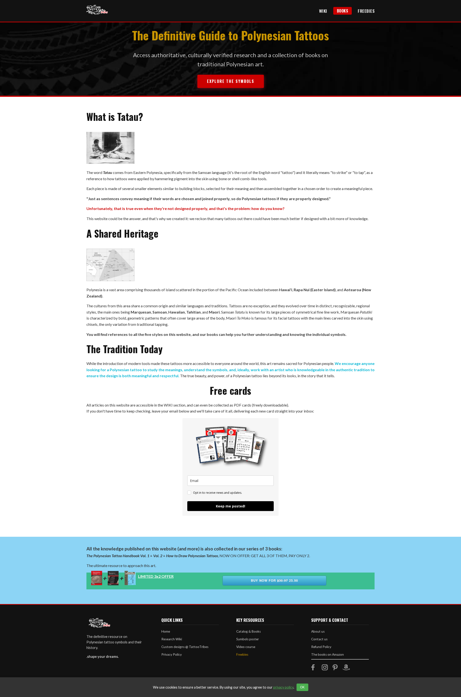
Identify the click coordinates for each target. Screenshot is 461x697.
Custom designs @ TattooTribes (184, 647)
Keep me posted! (230, 506)
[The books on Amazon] (346, 668)
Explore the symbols (230, 81)
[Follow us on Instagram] (324, 668)
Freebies (366, 11)
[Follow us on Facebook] (314, 668)
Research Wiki (171, 639)
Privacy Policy (171, 654)
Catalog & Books (248, 631)
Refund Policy (321, 647)
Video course (245, 647)
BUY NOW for (274, 580)
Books (342, 11)
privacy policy (283, 687)
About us (318, 631)
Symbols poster (247, 639)
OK (302, 687)
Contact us (319, 639)
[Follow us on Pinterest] (335, 668)
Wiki (323, 11)
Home (165, 631)
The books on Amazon (327, 654)
